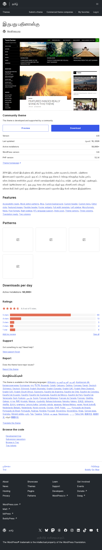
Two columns (25, 214)
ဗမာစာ (79, 404)
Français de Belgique (48, 398)
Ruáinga (34, 411)
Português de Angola (81, 408)
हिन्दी (17, 401)
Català (53, 385)
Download (75, 128)
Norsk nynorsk (39, 408)
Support (56, 486)
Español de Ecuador (11, 395)
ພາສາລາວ (21, 404)
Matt (6, 509)
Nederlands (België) (11, 408)
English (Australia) (38, 388)
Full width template (61, 207)
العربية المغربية (63, 382)
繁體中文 (15, 417)
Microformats (88, 207)
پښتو (68, 408)
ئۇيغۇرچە (53, 414)
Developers (57, 491)
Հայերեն (40, 401)
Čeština (69, 385)
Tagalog (38, 414)
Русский (51, 411)
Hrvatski (24, 401)
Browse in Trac (12, 442)
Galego (6, 401)
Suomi (35, 398)
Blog (42, 204)
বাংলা (32, 385)
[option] (18, 240)
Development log (13, 436)
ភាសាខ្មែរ (6, 404)
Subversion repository (16, 439)
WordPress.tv (60, 495)
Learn (55, 481)
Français (81, 398)
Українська (63, 414)
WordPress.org (13, 31)
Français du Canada (67, 398)
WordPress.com (12, 504)
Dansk (85, 385)
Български (24, 385)
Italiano (74, 401)
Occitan (50, 408)
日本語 (80, 401)
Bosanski (45, 385)
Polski (62, 408)
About (5, 481)
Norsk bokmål (89, 404)
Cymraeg (77, 385)
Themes (6, 12)
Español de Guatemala (39, 395)
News (5, 211)
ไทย (31, 414)
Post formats (14, 211)
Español (24, 395)
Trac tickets (11, 445)
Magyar (32, 401)
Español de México (58, 395)
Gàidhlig (89, 398)
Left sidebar (76, 207)
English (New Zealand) (84, 388)
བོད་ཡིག (37, 385)
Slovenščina (72, 411)
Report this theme (10, 369)
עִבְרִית (12, 401)
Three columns (86, 211)
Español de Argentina (53, 392)
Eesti (15, 398)
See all (96, 334)
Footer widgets (45, 207)
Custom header (71, 204)
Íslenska (65, 401)
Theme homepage (11, 163)
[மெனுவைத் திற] (98, 4)
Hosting (6, 491)
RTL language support (43, 211)
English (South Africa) (23, 392)
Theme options (72, 211)
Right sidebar (26, 211)
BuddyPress (10, 518)
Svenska (6, 414)
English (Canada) (54, 388)
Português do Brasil (11, 411)
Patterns (31, 495)
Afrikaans (51, 382)
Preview (26, 128)
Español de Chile (71, 392)
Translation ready (10, 214)
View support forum (11, 352)
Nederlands (27, 408)
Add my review (9, 334)
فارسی (29, 398)
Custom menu (85, 204)
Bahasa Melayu (69, 404)
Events (80, 486)
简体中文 (88, 414)
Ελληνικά (25, 388)
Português (25, 411)
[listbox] (51, 253)
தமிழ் (27, 414)
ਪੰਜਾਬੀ (56, 408)
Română (42, 411)
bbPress (8, 513)
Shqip (80, 411)
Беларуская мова (11, 385)
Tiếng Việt (79, 414)
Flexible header (30, 207)
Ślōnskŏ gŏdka (17, 414)
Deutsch (16, 388)
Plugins (30, 491)
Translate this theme (12, 423)
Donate (82, 491)
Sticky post (59, 211)
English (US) (8, 392)
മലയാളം (58, 404)
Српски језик (90, 411)
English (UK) (68, 388)
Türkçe (46, 414)
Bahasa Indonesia (53, 401)
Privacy (6, 495)
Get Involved (83, 481)
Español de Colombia (89, 392)
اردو (71, 414)
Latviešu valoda (46, 404)
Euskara (21, 398)
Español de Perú (75, 395)
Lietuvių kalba (32, 404)
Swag (81, 495)
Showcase (32, 481)
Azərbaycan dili (82, 382)
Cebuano (61, 385)
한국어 (13, 404)
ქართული (88, 401)
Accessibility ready (11, 204)
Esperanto (38, 392)
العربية (72, 382)
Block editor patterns (29, 204)
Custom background (54, 204)
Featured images (15, 207)
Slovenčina (61, 411)
